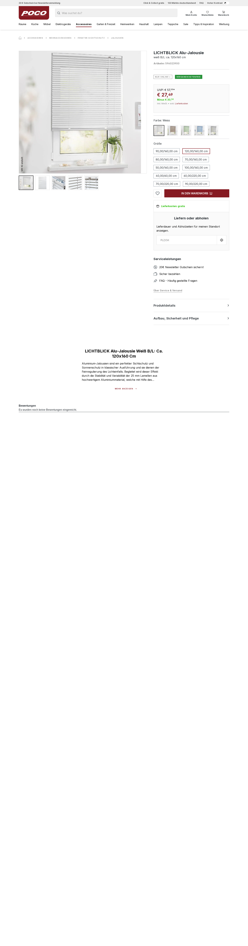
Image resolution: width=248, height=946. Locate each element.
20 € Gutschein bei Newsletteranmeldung (39, 3)
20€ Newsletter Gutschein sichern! (181, 267)
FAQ (201, 3)
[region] (83, 120)
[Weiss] (159, 130)
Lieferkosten (181, 103)
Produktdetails (164, 305)
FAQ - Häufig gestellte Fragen (178, 280)
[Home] (20, 38)
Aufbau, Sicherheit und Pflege (176, 318)
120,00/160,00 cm (196, 151)
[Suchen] (58, 13)
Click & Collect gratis (153, 3)
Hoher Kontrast (215, 3)
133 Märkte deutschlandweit (182, 3)
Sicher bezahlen (169, 274)
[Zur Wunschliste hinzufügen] (158, 193)
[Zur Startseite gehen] (34, 13)
